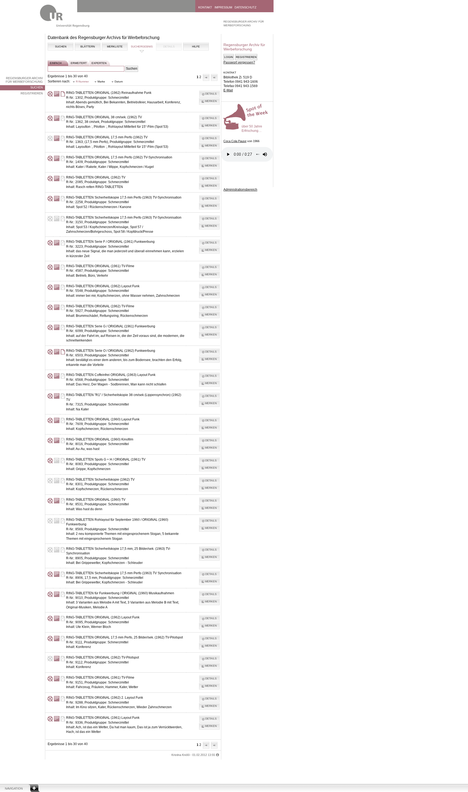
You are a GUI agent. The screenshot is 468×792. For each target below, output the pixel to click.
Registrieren (32, 93)
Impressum (223, 7)
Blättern (87, 46)
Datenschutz (245, 7)
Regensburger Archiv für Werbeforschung (24, 79)
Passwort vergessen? (239, 62)
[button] (206, 77)
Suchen (36, 87)
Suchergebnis (142, 46)
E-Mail (228, 90)
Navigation (14, 788)
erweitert (79, 63)
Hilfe (196, 46)
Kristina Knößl (180, 754)
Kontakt (205, 7)
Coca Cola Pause (234, 141)
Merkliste (115, 46)
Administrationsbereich (240, 189)
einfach (55, 63)
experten (99, 63)
